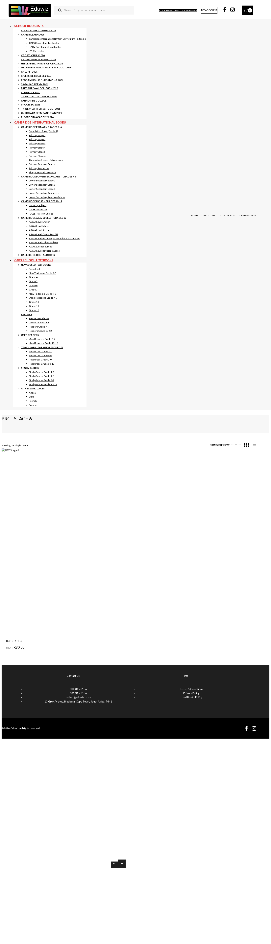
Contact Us (227, 215)
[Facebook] (224, 10)
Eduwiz (15, 728)
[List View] (255, 445)
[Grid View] (247, 445)
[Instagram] (232, 10)
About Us (209, 215)
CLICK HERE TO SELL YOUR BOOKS (178, 10)
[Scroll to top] (114, 864)
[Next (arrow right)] (264, 472)
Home (194, 215)
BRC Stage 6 (14, 641)
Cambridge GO (248, 215)
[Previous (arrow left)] (7, 472)
